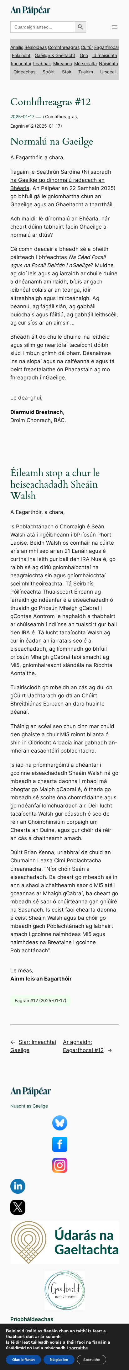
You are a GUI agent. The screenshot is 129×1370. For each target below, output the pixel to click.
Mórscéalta (85, 63)
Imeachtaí (21, 63)
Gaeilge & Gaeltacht (55, 55)
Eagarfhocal (106, 47)
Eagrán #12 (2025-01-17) (36, 126)
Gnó (84, 55)
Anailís (16, 47)
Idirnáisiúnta (104, 55)
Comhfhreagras (64, 47)
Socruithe (91, 1359)
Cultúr (87, 47)
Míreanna (62, 63)
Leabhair (42, 63)
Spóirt (49, 71)
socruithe (78, 1348)
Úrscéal (108, 71)
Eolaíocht (21, 55)
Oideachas (24, 71)
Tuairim (85, 71)
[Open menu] (115, 27)
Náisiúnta (108, 63)
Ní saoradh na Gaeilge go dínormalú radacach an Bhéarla (60, 180)
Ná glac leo (59, 1359)
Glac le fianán (23, 1359)
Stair (66, 71)
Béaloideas (35, 47)
